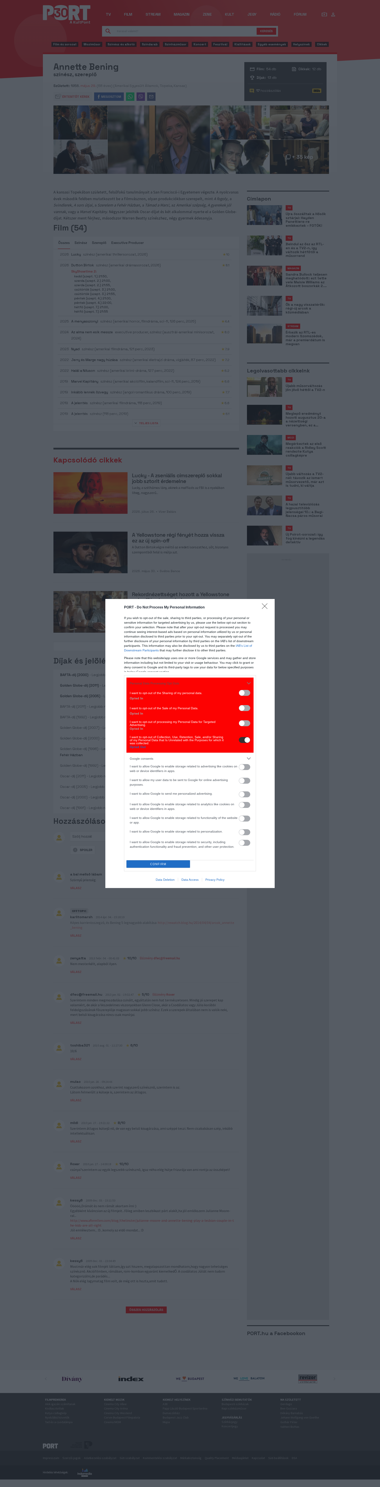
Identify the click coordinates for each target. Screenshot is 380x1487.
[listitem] (190, 683)
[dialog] (190, 743)
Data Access (190, 879)
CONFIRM (158, 864)
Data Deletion (165, 879)
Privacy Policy (215, 879)
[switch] (244, 693)
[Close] (266, 607)
